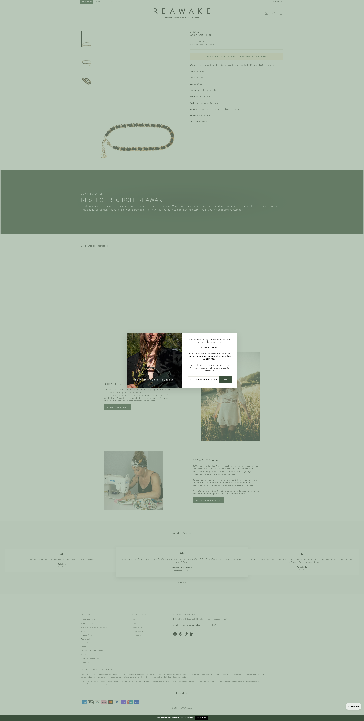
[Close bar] (362, 716)
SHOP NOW (201, 718)
